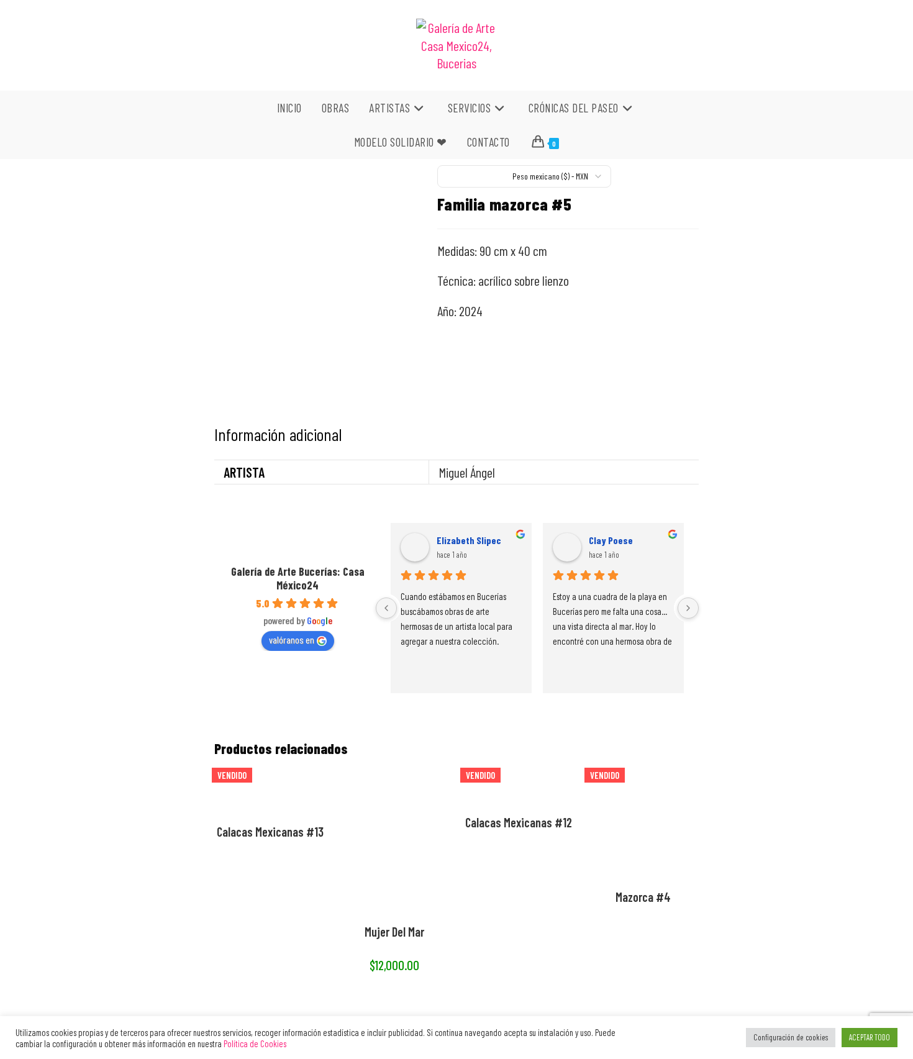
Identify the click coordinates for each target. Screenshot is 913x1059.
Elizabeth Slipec (469, 540)
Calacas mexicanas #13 (270, 831)
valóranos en (291, 639)
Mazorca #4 (643, 896)
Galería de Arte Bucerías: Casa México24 (298, 578)
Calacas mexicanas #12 (518, 822)
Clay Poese (611, 540)
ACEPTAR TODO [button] (869, 1037)
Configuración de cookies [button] (790, 1037)
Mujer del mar (394, 931)
